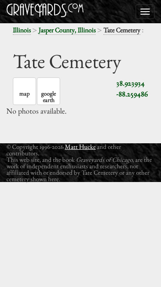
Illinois (22, 29)
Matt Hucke (80, 146)
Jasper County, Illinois (67, 29)
